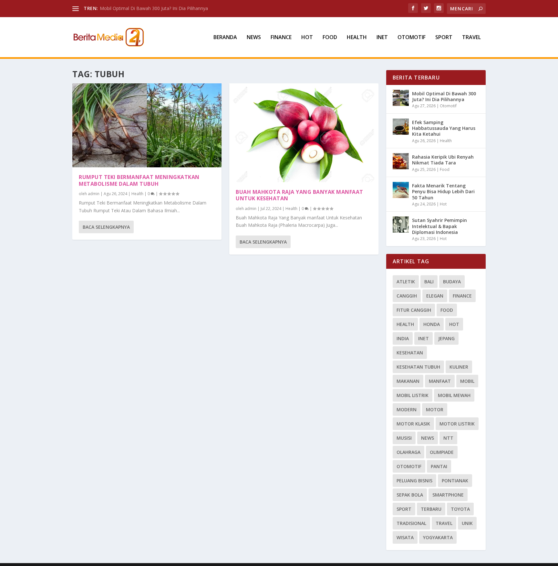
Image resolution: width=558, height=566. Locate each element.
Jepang (446, 338)
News (254, 38)
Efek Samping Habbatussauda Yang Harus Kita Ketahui (443, 128)
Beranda (225, 38)
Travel (471, 38)
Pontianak (455, 480)
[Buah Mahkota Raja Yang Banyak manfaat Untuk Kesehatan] (303, 132)
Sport (443, 38)
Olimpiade (442, 452)
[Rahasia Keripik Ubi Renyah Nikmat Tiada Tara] (401, 161)
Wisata (405, 537)
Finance (281, 38)
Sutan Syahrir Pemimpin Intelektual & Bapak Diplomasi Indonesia (439, 226)
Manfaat (440, 381)
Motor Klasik (413, 424)
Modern (407, 409)
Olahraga (408, 452)
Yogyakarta (438, 537)
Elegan (434, 296)
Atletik (406, 281)
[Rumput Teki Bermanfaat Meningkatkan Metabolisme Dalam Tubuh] (147, 125)
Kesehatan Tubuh (418, 367)
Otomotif (412, 38)
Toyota (460, 509)
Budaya (452, 281)
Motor (434, 409)
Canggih (407, 296)
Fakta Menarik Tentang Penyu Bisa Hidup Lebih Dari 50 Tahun (443, 191)
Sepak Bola (410, 495)
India (403, 338)
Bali (429, 281)
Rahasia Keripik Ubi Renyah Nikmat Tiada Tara (443, 160)
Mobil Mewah (454, 395)
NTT (448, 438)
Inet (382, 38)
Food (330, 38)
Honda (431, 324)
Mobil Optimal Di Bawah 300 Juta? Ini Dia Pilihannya (154, 8)
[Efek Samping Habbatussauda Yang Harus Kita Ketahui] (401, 127)
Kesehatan (410, 353)
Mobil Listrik (413, 395)
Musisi (404, 438)
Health (357, 38)
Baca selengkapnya (106, 227)
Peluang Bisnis (414, 480)
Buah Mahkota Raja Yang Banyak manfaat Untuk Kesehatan (299, 195)
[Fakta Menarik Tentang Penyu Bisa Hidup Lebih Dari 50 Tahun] (401, 190)
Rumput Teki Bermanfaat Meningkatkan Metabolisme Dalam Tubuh (139, 180)
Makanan (408, 381)
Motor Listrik (457, 424)
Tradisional (411, 523)
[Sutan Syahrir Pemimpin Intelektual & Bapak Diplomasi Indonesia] (401, 224)
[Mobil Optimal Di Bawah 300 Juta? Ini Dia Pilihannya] (401, 98)
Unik (467, 523)
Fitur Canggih (414, 310)
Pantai (439, 466)
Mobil (467, 381)
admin (93, 193)
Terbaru (431, 509)
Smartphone (448, 495)
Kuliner (459, 367)
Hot (307, 38)
